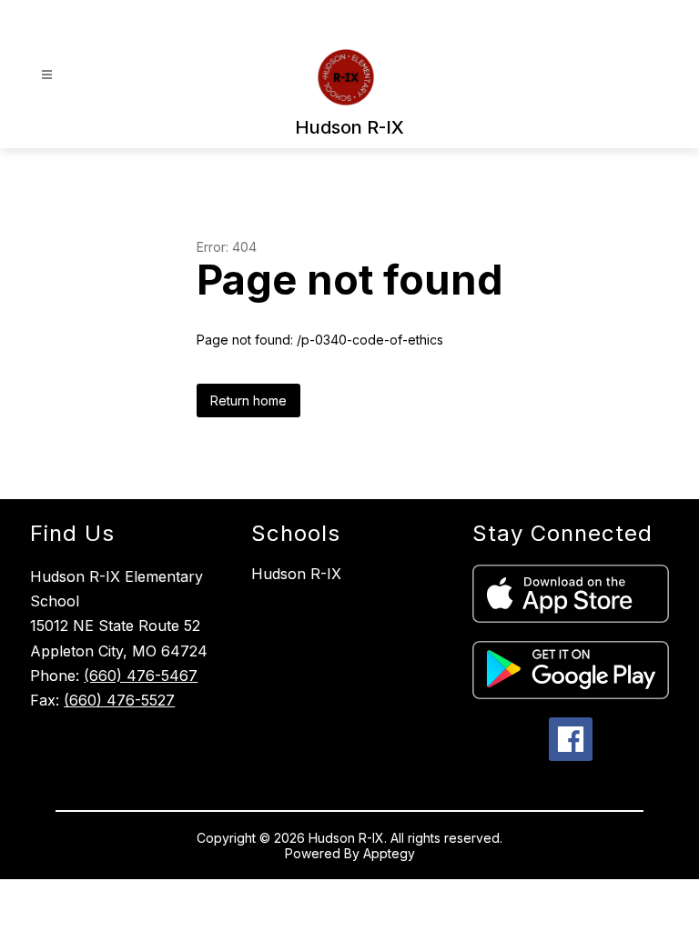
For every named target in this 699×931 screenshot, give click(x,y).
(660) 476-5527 (119, 700)
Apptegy (389, 853)
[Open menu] (46, 75)
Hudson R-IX (296, 574)
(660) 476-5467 (141, 675)
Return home (248, 400)
